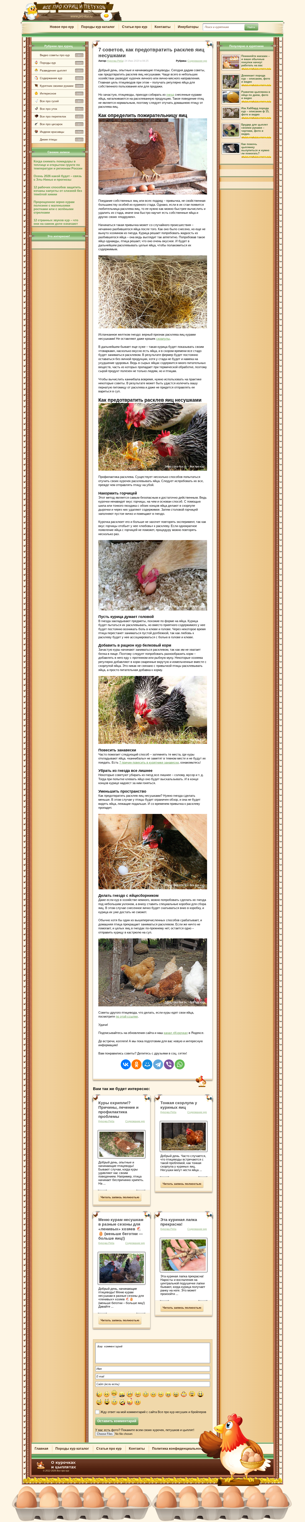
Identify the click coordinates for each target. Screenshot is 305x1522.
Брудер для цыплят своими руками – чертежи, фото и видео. (254, 129)
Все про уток (60, 108)
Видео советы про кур (60, 55)
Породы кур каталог (98, 27)
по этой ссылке (127, 1016)
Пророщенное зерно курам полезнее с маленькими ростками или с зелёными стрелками (54, 207)
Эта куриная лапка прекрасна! (178, 1221)
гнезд (170, 94)
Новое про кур (62, 27)
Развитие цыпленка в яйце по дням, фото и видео (255, 95)
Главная (41, 1448)
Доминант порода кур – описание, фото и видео (255, 78)
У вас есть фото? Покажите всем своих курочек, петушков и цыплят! (144, 1430)
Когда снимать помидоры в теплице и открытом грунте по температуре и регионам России (58, 165)
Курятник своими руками (61, 85)
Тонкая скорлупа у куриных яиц (178, 1105)
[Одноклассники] (137, 1061)
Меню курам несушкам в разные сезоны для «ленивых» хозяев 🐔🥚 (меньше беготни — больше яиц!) (120, 1228)
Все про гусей (60, 101)
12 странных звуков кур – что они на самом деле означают (56, 221)
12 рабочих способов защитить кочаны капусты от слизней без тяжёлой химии (58, 190)
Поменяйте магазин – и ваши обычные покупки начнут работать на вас (255, 60)
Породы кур (61, 62)
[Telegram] (158, 1061)
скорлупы (163, 338)
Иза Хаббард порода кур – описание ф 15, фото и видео (255, 111)
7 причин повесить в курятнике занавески (149, 762)
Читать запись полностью (120, 1197)
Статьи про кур (134, 27)
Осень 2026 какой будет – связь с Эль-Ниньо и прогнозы (58, 177)
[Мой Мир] (147, 1061)
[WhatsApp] (180, 1061)
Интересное (61, 93)
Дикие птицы (60, 139)
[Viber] (169, 1061)
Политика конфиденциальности (179, 1448)
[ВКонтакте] (126, 1061)
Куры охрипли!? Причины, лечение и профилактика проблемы (118, 1110)
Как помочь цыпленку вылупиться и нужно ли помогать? (255, 149)
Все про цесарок (60, 124)
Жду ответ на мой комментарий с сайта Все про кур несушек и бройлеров (153, 1412)
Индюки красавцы (60, 131)
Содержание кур (61, 78)
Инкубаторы (188, 27)
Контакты (163, 27)
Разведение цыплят (61, 70)
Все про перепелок (60, 116)
